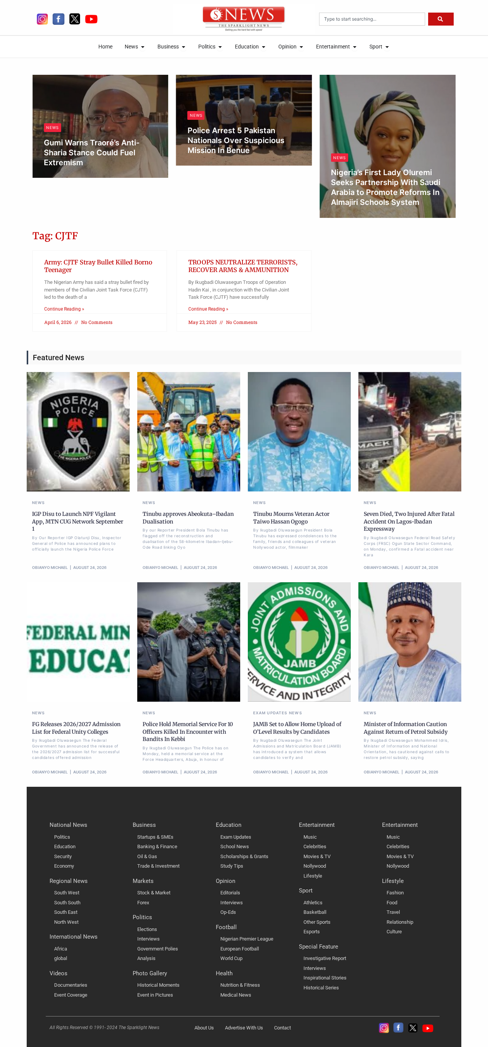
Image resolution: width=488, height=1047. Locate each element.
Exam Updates (270, 712)
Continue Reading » (64, 309)
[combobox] (372, 19)
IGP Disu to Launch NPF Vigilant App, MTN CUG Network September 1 (77, 521)
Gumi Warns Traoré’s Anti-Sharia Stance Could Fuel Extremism (92, 152)
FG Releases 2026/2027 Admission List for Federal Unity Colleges (76, 728)
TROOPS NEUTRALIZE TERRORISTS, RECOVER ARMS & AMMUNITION (242, 266)
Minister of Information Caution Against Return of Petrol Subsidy (406, 728)
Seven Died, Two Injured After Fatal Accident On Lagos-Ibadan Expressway (409, 521)
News (52, 127)
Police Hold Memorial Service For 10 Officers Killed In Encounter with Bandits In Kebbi (188, 732)
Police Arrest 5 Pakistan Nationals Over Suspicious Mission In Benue (236, 140)
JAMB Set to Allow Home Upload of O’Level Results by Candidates (297, 728)
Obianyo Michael (69, 175)
